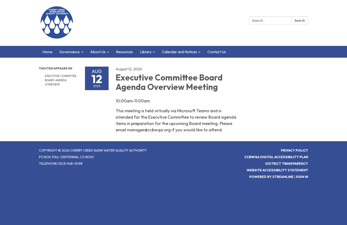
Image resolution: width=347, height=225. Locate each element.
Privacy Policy (294, 150)
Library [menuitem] (146, 51)
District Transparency (286, 163)
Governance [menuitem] (69, 51)
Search (299, 20)
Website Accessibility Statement (277, 170)
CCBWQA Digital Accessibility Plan (276, 157)
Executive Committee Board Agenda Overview (60, 80)
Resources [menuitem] (124, 51)
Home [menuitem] (47, 51)
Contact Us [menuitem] (216, 51)
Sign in (302, 177)
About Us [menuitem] (98, 51)
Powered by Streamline (271, 177)
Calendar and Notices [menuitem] (179, 51)
